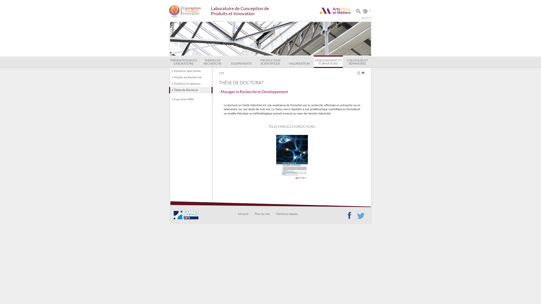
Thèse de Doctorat (186, 90)
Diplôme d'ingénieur (187, 83)
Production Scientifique (270, 61)
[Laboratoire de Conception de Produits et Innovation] (190, 11)
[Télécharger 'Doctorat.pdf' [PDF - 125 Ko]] (292, 156)
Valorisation (299, 63)
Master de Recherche (188, 77)
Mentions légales (287, 214)
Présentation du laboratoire (183, 61)
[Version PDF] (359, 73)
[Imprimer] (364, 73)
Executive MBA (184, 99)
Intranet (243, 214)
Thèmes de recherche (212, 61)
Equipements (241, 63)
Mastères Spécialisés (187, 71)
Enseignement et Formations (328, 61)
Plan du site (262, 214)
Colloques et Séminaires (357, 61)
